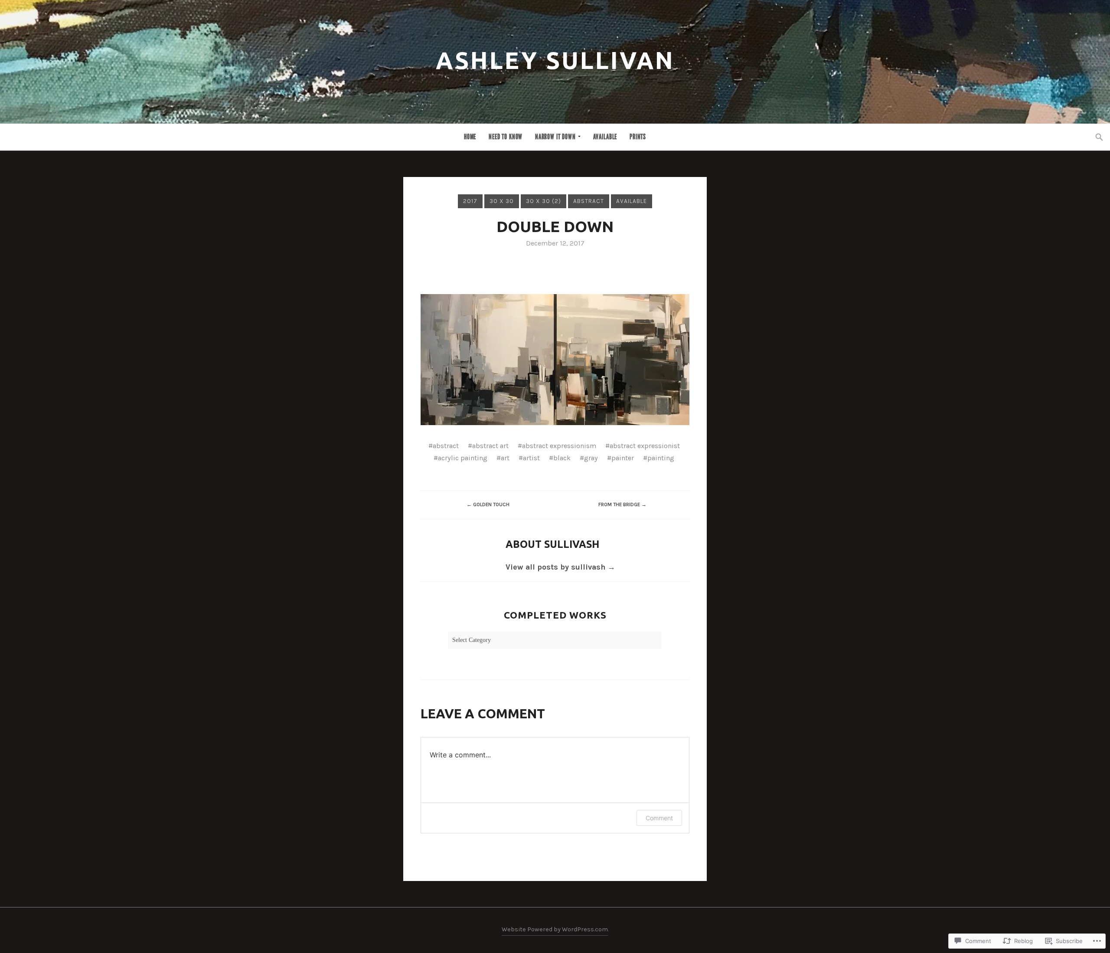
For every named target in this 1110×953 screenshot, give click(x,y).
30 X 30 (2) (543, 201)
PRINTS (638, 136)
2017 (470, 201)
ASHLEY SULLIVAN (555, 60)
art (505, 458)
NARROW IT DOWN (555, 136)
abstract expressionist (645, 446)
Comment (659, 818)
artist (531, 458)
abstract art (490, 446)
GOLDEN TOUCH (488, 504)
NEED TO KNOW (505, 136)
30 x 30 (502, 201)
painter (622, 458)
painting (660, 458)
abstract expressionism (559, 446)
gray (591, 458)
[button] (555, 359)
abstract (588, 201)
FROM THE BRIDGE (622, 504)
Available (605, 136)
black (562, 458)
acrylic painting (462, 458)
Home (470, 136)
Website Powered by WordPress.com (555, 929)
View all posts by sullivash (560, 567)
